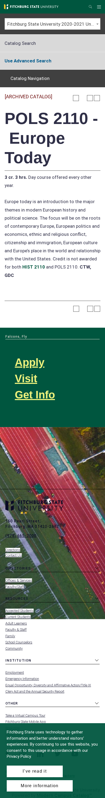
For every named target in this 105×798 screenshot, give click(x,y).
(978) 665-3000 (20, 536)
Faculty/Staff (14, 587)
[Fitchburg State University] (31, 6)
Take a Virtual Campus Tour (25, 715)
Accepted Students (19, 611)
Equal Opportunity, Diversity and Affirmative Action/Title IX (48, 685)
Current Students (18, 617)
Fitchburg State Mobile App (25, 722)
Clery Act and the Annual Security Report (34, 691)
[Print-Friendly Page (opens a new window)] (90, 98)
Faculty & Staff (16, 630)
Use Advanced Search (28, 60)
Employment (14, 672)
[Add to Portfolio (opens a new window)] (76, 98)
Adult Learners (16, 623)
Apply (29, 362)
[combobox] (52, 24)
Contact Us (13, 555)
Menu (100, 7)
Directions (12, 550)
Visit (26, 378)
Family (10, 636)
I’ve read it (35, 771)
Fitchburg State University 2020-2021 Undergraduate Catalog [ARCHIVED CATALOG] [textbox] (53, 24)
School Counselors (18, 642)
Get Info (35, 395)
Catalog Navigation (30, 78)
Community (14, 648)
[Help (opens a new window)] (97, 98)
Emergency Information (22, 679)
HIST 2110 (33, 267)
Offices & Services (18, 580)
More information (39, 785)
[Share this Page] (83, 98)
